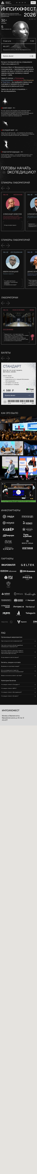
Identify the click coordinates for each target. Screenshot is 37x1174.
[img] (27, 522)
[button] (18, 492)
